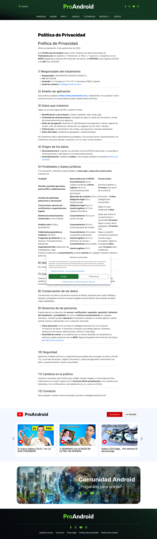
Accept (63, 276)
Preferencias (94, 276)
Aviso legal (92, 281)
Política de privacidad (81, 281)
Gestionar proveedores (57, 271)
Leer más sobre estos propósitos (74, 271)
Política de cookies (67, 281)
